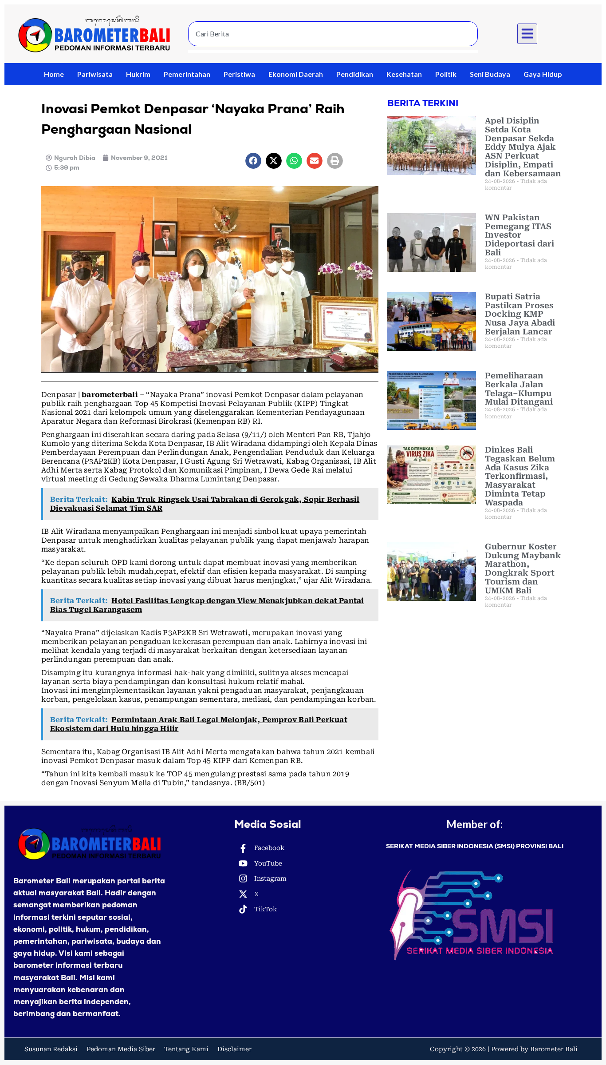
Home (54, 74)
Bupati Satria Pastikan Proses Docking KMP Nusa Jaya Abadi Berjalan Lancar (520, 314)
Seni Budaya (490, 74)
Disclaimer (234, 1049)
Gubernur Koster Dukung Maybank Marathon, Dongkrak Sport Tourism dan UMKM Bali (523, 568)
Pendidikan (354, 74)
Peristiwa (239, 74)
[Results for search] (333, 51)
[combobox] (333, 33)
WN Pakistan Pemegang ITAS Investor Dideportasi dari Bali (519, 235)
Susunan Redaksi (51, 1049)
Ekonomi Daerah (295, 74)
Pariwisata (95, 74)
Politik (445, 74)
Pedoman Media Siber (121, 1049)
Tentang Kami (186, 1049)
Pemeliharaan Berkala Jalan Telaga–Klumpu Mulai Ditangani (519, 388)
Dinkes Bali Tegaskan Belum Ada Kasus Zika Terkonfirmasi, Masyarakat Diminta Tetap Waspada (520, 476)
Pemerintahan (187, 74)
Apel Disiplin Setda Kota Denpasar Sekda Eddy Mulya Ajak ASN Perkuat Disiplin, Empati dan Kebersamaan (523, 147)
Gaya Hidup (542, 74)
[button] (527, 34)
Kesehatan (404, 74)
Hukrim (138, 74)
